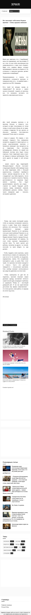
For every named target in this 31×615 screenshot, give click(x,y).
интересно (6, 541)
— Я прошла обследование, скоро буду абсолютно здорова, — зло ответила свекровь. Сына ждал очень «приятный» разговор (15, 480)
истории (18, 541)
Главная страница (6, 605)
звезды (18, 544)
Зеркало (15, 4)
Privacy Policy (5, 607)
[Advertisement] (15, 108)
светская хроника (8, 547)
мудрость (6, 544)
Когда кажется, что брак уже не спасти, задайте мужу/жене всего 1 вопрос (14, 347)
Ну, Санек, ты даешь (18, 505)
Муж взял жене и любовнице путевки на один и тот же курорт (14, 380)
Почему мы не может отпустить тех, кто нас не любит (14, 364)
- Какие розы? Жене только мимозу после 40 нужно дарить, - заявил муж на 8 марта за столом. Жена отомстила (15, 490)
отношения (13, 325)
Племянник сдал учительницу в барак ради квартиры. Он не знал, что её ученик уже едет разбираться (15, 470)
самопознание (8, 550)
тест (20, 547)
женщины (6, 325)
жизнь (19, 550)
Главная (4, 11)
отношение (7, 553)
